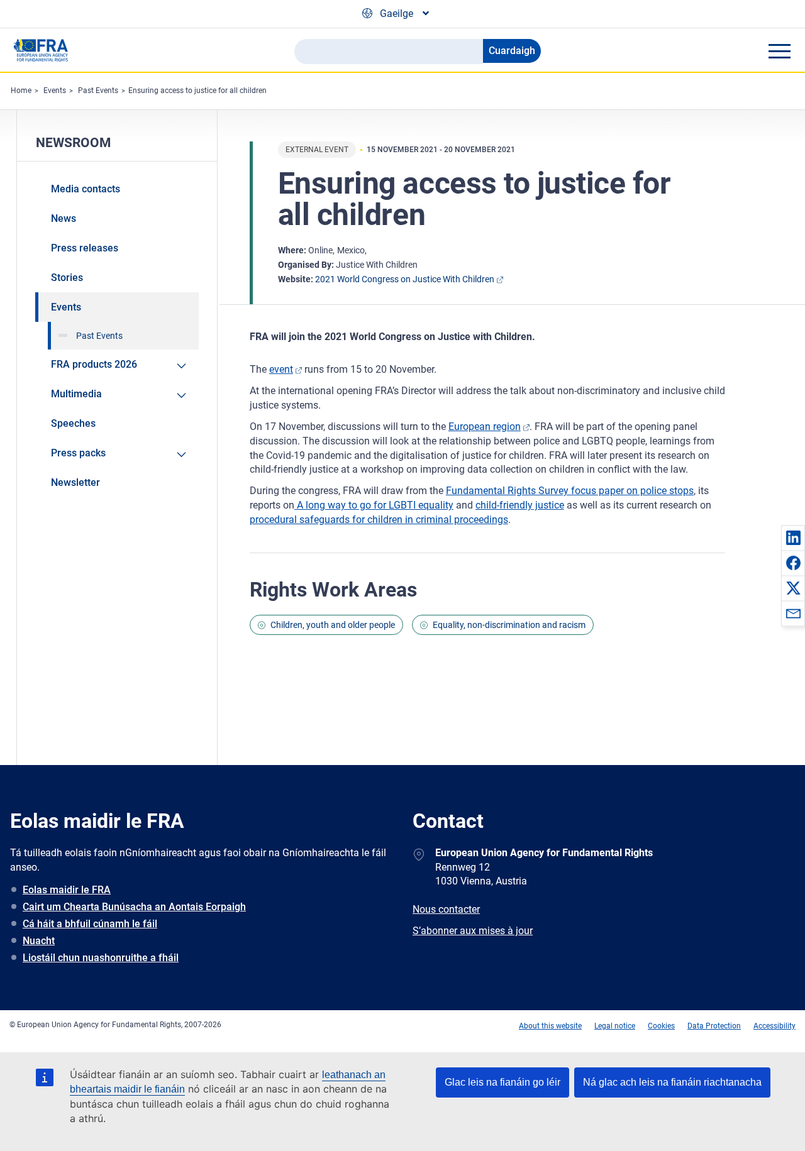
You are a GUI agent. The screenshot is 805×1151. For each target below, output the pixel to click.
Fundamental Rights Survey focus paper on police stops (570, 491)
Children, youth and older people (332, 625)
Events (54, 90)
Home (21, 90)
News (63, 218)
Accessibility (774, 1026)
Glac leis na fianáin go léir (502, 1082)
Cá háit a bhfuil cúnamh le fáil (90, 924)
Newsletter (75, 482)
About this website (550, 1026)
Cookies (661, 1026)
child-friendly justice (519, 505)
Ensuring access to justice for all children (197, 90)
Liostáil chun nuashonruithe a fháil (101, 958)
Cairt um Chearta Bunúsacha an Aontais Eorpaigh (134, 907)
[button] (793, 537)
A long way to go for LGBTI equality (373, 505)
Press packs (78, 453)
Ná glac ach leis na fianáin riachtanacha (672, 1082)
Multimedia (76, 394)
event (281, 369)
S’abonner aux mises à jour (473, 931)
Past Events (98, 90)
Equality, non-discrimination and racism (509, 625)
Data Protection (714, 1026)
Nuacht (39, 941)
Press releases (84, 248)
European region (484, 426)
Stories (67, 278)
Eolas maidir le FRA (67, 890)
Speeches (73, 423)
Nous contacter (446, 909)
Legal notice (614, 1026)
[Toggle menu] (779, 51)
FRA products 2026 (94, 364)
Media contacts (85, 189)
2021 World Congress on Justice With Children (404, 279)
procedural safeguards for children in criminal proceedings (379, 520)
